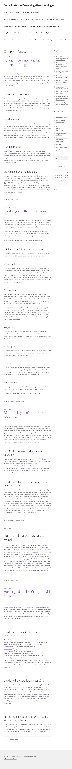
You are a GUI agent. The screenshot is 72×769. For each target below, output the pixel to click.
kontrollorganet (22, 563)
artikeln (10, 435)
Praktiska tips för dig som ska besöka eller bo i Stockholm (21, 40)
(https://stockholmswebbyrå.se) (19, 155)
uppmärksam (37, 556)
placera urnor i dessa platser (36, 353)
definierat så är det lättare (22, 468)
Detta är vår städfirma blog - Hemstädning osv (30, 5)
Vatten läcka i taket (61, 117)
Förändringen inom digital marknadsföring (22, 62)
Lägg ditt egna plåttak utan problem (15, 33)
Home (5, 12)
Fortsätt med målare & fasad (55, 19)
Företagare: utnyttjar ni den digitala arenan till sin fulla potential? (24, 19)
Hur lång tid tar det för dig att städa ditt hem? (27, 593)
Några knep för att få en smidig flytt (40, 33)
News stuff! (21, 401)
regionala (32, 561)
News (16, 199)
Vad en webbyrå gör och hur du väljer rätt (54, 40)
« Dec (55, 189)
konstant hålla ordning (33, 694)
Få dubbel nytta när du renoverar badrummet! (26, 414)
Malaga (12, 199)
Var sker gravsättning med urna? (26, 211)
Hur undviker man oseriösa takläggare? (15, 26)
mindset (44, 696)
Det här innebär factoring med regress (60, 122)
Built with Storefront (10, 759)
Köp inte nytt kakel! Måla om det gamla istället (44, 26)
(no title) (58, 144)
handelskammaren (37, 554)
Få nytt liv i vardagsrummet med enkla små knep (24, 12)
